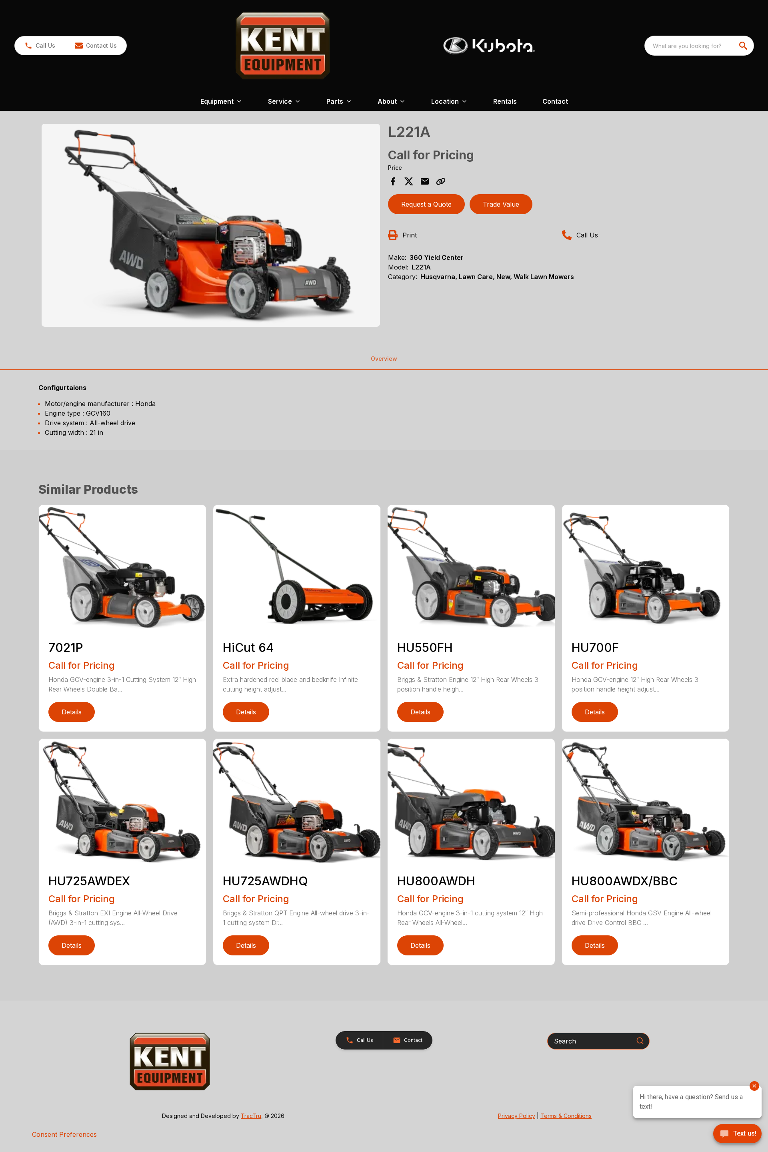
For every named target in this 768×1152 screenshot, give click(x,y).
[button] (40, 45)
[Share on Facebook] (393, 181)
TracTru (251, 1115)
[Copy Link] (441, 181)
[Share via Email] (425, 181)
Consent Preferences (64, 1134)
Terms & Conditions (566, 1115)
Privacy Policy (516, 1115)
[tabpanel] (211, 227)
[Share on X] (409, 181)
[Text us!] (737, 1134)
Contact (555, 101)
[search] (744, 45)
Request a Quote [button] (426, 204)
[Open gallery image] (211, 225)
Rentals (505, 101)
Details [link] (72, 712)
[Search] (640, 1041)
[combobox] (699, 45)
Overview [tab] (384, 358)
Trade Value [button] (501, 204)
